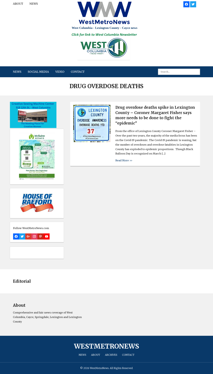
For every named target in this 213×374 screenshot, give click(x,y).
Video (59, 71)
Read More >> (123, 160)
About (18, 3)
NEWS (33, 3)
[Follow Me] (193, 4)
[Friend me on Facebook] (186, 4)
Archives (111, 354)
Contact (78, 71)
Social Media (38, 71)
